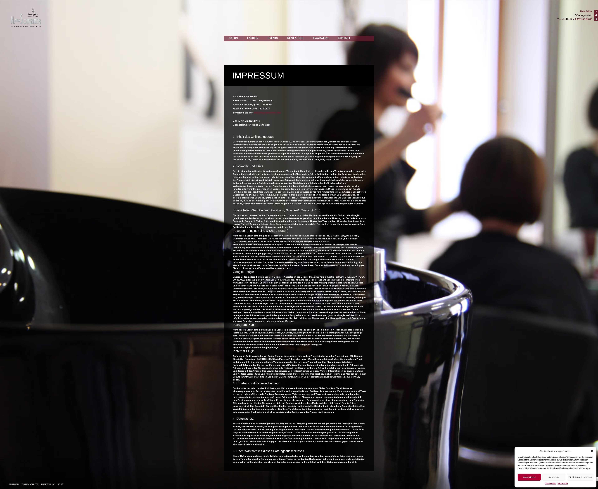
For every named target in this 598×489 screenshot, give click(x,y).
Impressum (563, 483)
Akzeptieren (529, 477)
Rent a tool (295, 38)
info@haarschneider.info (267, 112)
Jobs (60, 484)
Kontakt (344, 38)
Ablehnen (554, 477)
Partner (14, 484)
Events (273, 38)
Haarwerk (321, 38)
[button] (591, 451)
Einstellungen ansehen (580, 477)
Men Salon (586, 11)
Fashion (252, 38)
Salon (233, 38)
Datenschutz (550, 483)
